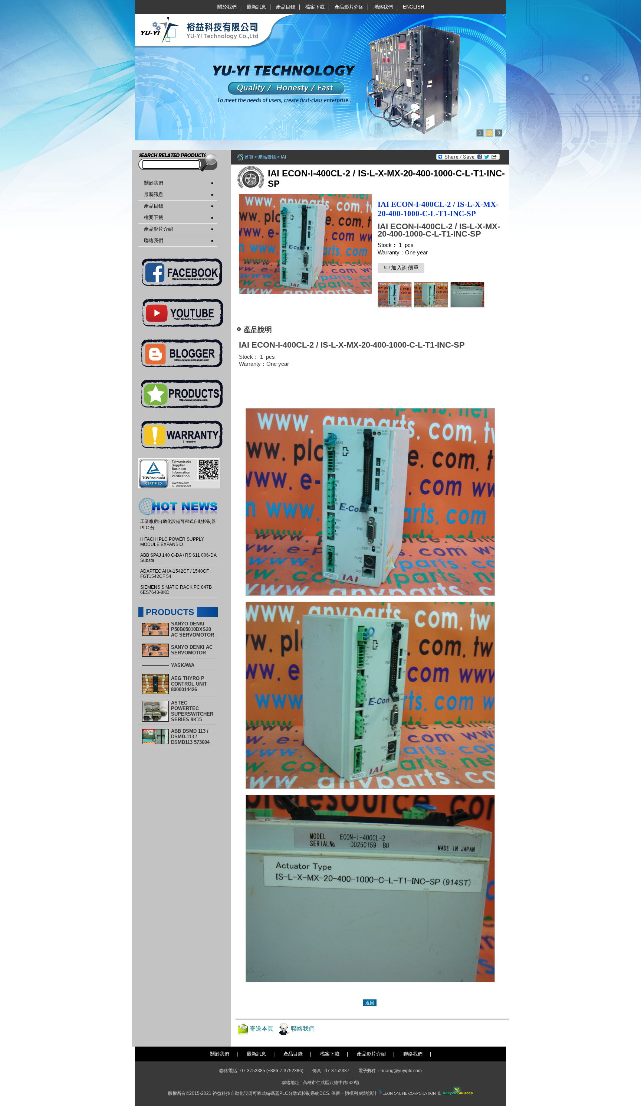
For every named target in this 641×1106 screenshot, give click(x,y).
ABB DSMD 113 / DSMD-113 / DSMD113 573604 (190, 736)
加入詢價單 (404, 267)
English (413, 7)
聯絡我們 (383, 7)
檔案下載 (315, 7)
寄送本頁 (261, 1028)
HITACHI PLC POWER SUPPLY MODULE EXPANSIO (172, 542)
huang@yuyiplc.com (401, 1070)
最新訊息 (256, 7)
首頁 (248, 157)
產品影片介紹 (349, 7)
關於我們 (227, 7)
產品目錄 (285, 7)
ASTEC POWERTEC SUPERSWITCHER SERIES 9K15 (192, 711)
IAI (283, 157)
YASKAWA (182, 665)
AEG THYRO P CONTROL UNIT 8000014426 (189, 684)
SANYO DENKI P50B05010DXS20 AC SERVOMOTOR (192, 629)
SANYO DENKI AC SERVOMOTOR (192, 650)
